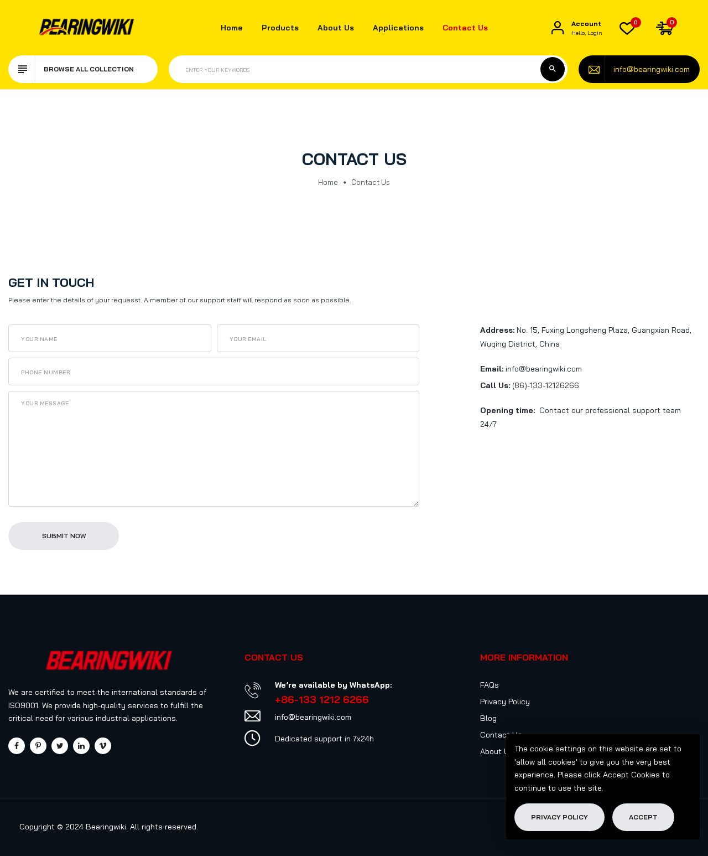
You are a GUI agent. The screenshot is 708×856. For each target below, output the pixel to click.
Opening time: (507, 410)
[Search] (552, 69)
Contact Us (465, 28)
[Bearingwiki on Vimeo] (103, 746)
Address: (497, 330)
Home (232, 28)
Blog (488, 718)
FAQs (489, 685)
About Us (335, 28)
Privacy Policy (505, 702)
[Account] (557, 28)
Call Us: (495, 385)
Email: (491, 369)
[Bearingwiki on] (81, 746)
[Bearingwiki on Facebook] (16, 746)
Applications (398, 28)
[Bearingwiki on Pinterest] (38, 746)
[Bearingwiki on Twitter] (59, 746)
